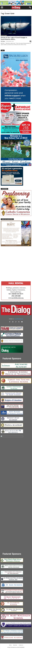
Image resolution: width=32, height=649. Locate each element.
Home (2, 11)
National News (4, 35)
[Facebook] (10, 322)
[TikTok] (16, 322)
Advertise (15, 645)
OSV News (3, 41)
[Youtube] (22, 322)
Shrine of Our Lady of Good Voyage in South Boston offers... (14, 38)
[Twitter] (19, 322)
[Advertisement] (16, 263)
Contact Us (21, 645)
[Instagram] (13, 322)
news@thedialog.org (18, 318)
